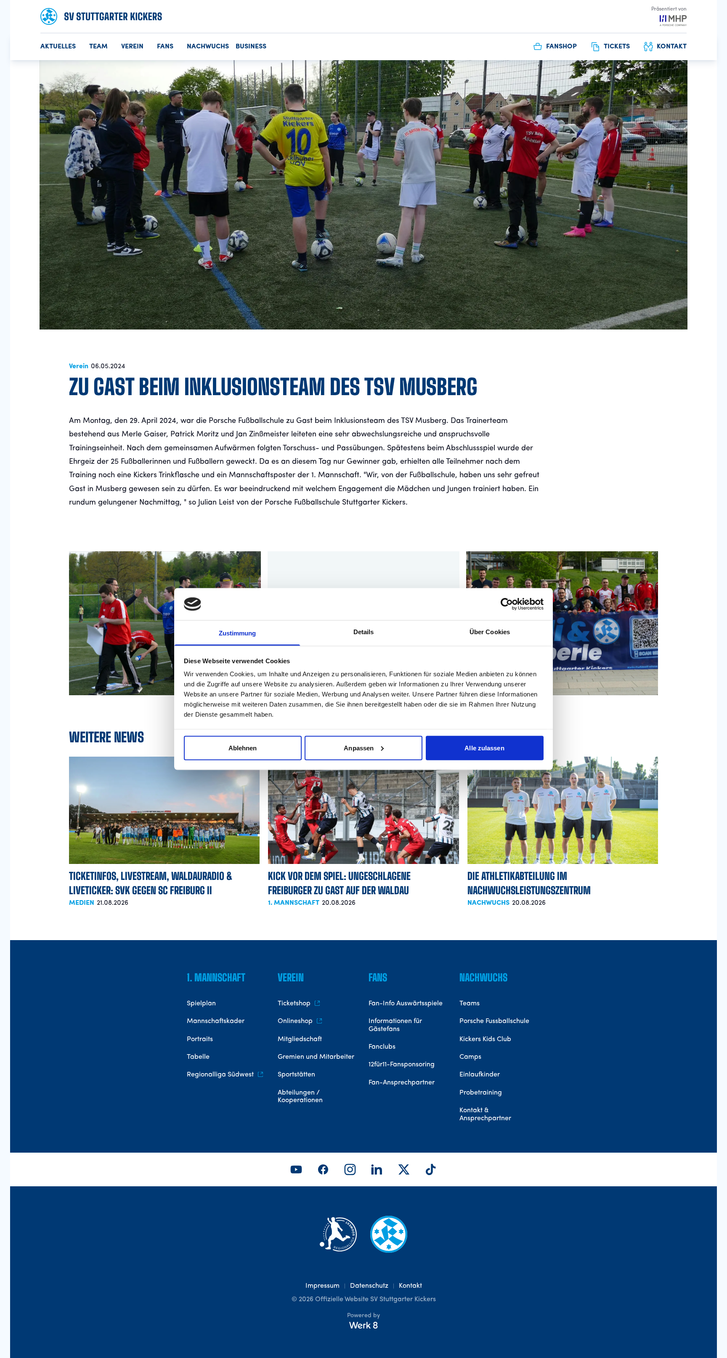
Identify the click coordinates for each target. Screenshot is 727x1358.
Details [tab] (363, 631)
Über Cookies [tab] (490, 631)
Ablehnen (242, 747)
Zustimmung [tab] (237, 633)
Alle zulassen (484, 747)
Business (251, 46)
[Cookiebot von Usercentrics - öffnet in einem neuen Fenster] (507, 604)
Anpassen (359, 747)
